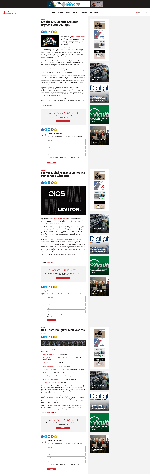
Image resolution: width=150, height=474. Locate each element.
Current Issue (93, 12)
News (53, 12)
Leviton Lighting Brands (60, 218)
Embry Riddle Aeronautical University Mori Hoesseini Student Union (61, 358)
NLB (55, 412)
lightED (51, 262)
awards (48, 412)
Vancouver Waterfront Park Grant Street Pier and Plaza (57, 369)
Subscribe (84, 12)
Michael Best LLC (47, 373)
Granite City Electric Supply (77, 36)
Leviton (48, 262)
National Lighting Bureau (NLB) (70, 348)
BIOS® (43, 220)
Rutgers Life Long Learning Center (52, 379)
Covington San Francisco (49, 354)
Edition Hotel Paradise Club (50, 363)
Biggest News (49, 105)
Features (60, 12)
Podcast (68, 12)
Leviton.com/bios (47, 256)
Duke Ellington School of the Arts (52, 376)
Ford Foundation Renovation (50, 366)
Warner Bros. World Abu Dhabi (51, 382)
